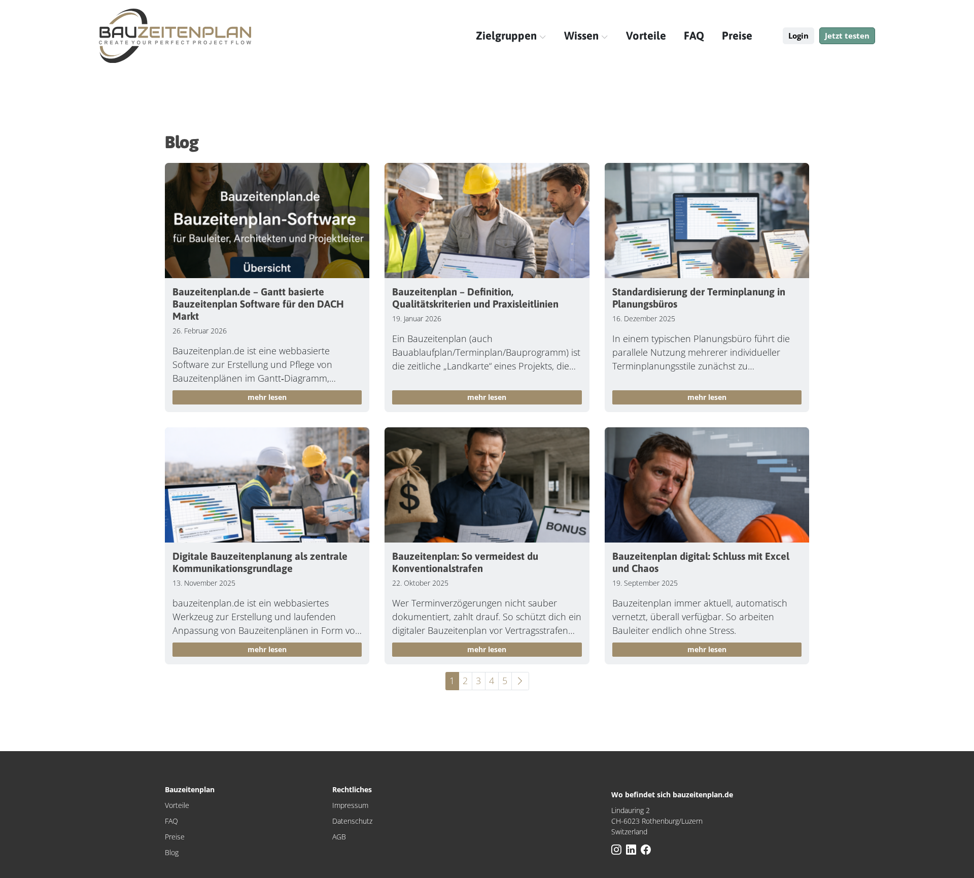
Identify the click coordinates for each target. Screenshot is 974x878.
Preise (737, 35)
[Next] (520, 681)
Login (798, 35)
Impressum (350, 805)
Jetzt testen (847, 35)
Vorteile (646, 35)
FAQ (694, 35)
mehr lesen (267, 397)
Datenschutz (352, 821)
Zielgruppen (507, 35)
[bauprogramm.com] (175, 36)
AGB (339, 836)
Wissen (582, 35)
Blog (172, 852)
